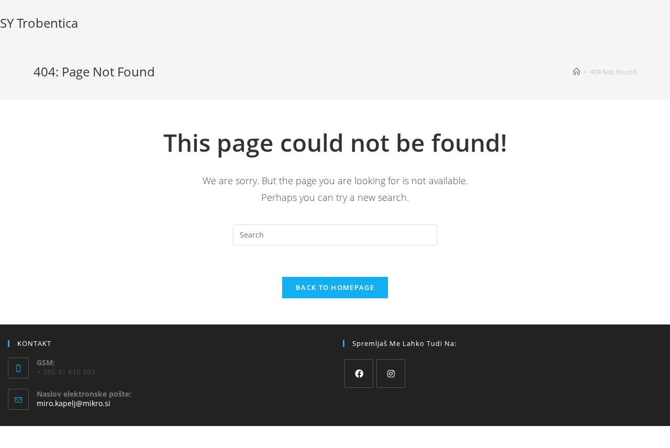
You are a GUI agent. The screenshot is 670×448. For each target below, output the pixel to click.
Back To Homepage (335, 287)
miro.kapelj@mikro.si (73, 403)
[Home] (576, 71)
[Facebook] (358, 373)
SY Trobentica (39, 22)
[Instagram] (390, 373)
